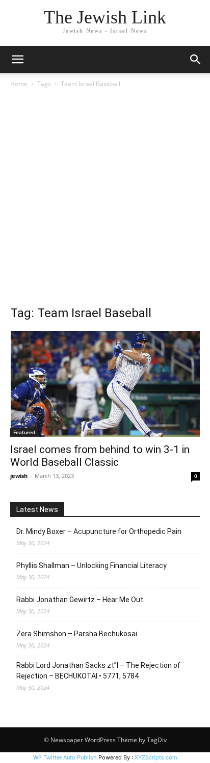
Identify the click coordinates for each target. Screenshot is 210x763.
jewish (19, 475)
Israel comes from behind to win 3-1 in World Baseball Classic (100, 455)
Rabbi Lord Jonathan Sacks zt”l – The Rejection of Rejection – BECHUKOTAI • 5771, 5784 (98, 670)
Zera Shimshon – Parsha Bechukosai (76, 634)
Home (19, 83)
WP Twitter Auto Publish (65, 757)
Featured (24, 432)
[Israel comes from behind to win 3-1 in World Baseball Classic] (105, 384)
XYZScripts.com (156, 757)
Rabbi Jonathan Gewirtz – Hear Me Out (79, 600)
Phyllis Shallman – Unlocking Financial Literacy (91, 565)
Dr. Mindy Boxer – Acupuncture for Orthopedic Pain (98, 531)
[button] (17, 59)
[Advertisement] (105, 199)
